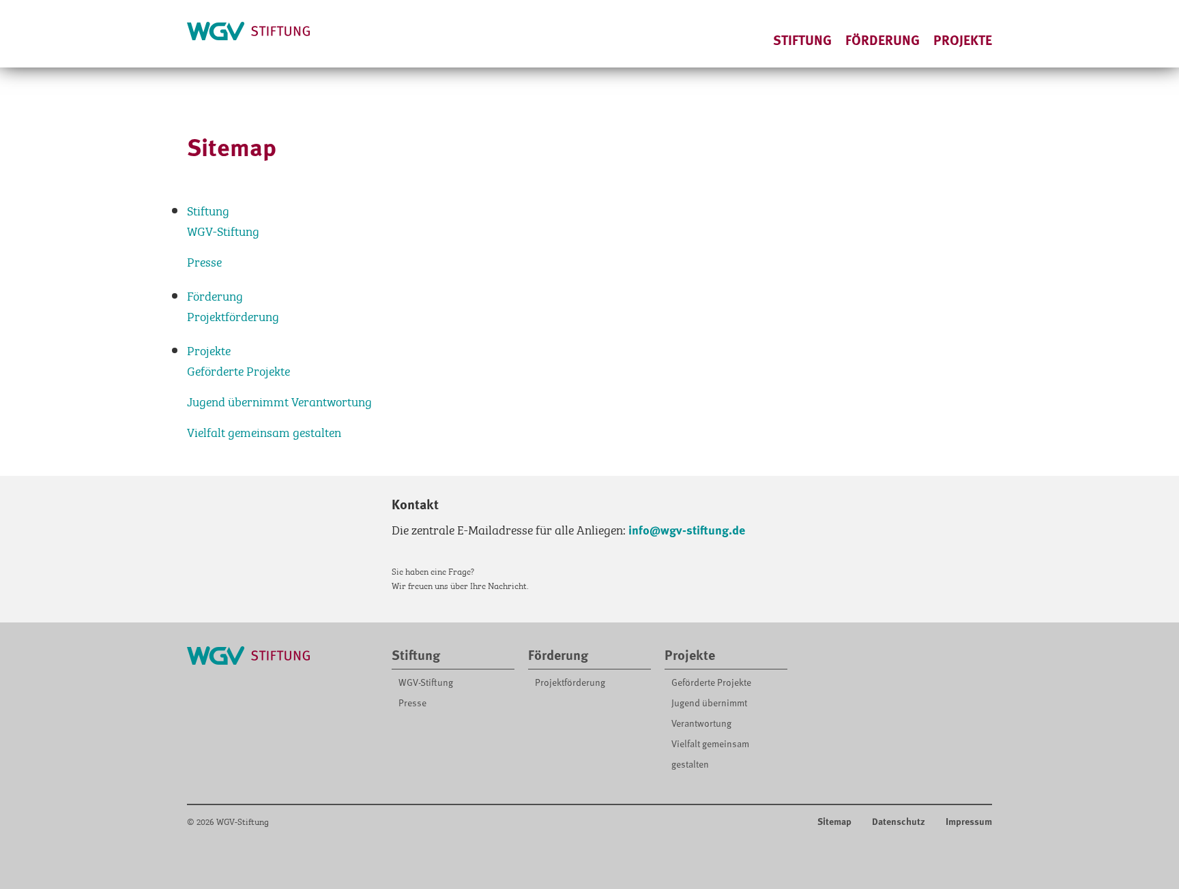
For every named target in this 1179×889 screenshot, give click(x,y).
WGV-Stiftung (223, 230)
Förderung (882, 39)
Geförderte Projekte (238, 370)
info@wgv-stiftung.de (686, 529)
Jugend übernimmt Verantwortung (279, 400)
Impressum (969, 821)
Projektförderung (233, 315)
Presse (204, 261)
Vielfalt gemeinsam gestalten (264, 431)
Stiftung (802, 39)
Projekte (962, 39)
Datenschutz (898, 821)
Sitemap (834, 821)
